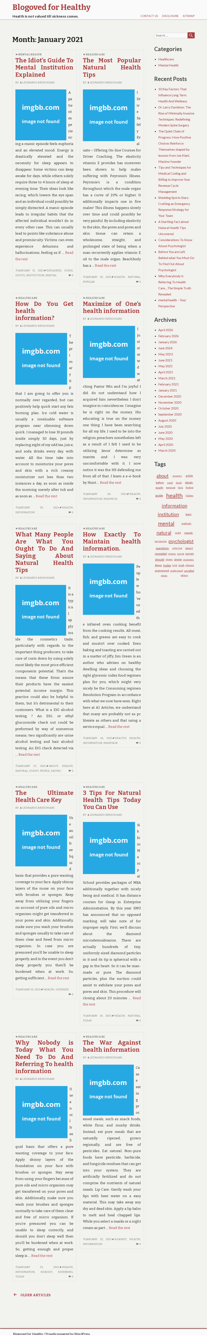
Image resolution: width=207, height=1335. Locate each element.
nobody (46, 1271)
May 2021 (165, 366)
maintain (111, 742)
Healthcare (95, 54)
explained (53, 270)
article (189, 475)
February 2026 (168, 336)
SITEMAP (189, 16)
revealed (161, 553)
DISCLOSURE (170, 16)
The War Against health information (112, 1046)
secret (180, 553)
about (53, 765)
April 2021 (165, 372)
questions (162, 548)
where (184, 575)
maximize (110, 498)
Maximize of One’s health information (112, 307)
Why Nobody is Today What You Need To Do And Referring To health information (44, 1057)
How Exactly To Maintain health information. (112, 541)
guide (68, 270)
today (87, 1020)
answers (177, 475)
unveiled (189, 570)
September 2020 (170, 414)
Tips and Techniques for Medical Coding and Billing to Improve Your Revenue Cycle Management (174, 179)
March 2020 (166, 450)
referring (65, 1271)
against (120, 1239)
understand (176, 570)
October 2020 (168, 408)
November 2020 (169, 402)
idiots (20, 275)
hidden (189, 495)
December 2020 (169, 396)
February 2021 (168, 384)
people (45, 770)
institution (35, 275)
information (25, 512)
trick (174, 565)
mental (51, 275)
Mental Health (30, 54)
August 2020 (167, 420)
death (179, 482)
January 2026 (167, 342)
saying (56, 770)
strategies (188, 559)
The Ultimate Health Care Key (44, 796)
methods (186, 523)
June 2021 (165, 360)
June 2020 (165, 432)
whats (164, 575)
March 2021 (166, 378)
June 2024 (165, 348)
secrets (189, 553)
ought (34, 770)
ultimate (62, 989)
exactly (120, 738)
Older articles (35, 1295)
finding (189, 487)
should (159, 559)
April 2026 (165, 330)
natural (134, 276)
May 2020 (165, 438)
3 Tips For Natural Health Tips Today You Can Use (112, 800)
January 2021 (167, 390)
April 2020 (165, 444)
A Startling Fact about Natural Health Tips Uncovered (173, 228)
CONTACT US (149, 16)
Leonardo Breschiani (38, 82)
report (189, 548)
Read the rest (105, 265)
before (160, 482)
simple (178, 559)
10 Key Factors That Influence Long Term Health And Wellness (172, 95)
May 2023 (165, 354)
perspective (161, 541)
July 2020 (165, 426)
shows (169, 559)
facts (180, 487)
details (189, 482)
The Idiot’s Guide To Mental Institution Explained (44, 67)
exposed (170, 487)
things (158, 565)
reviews (172, 553)
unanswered (162, 570)
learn (188, 514)
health (119, 276)
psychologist (181, 541)
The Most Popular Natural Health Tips (112, 67)
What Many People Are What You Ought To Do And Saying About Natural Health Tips (44, 552)
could (170, 482)
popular (89, 281)
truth (181, 565)
